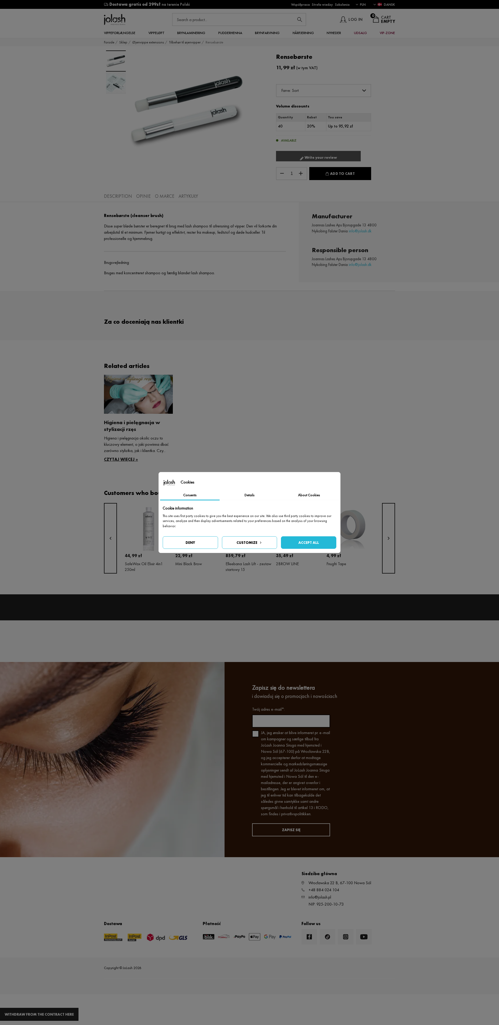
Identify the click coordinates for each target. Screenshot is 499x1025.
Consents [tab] (189, 495)
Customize (247, 542)
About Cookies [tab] (309, 495)
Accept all (308, 542)
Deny (190, 542)
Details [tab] (249, 495)
